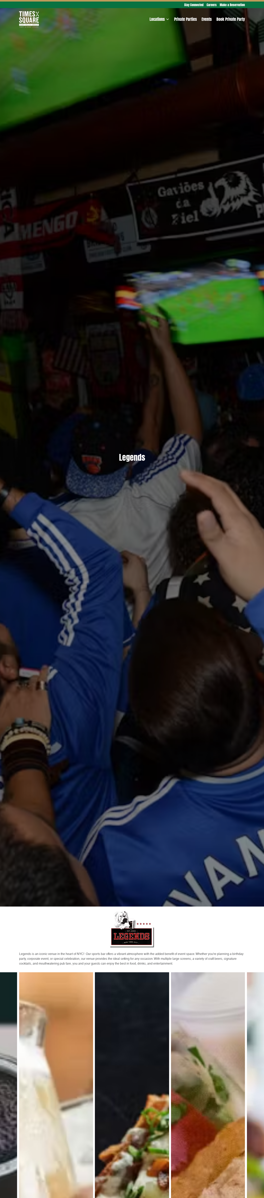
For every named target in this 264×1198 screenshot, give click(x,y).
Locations (157, 19)
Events (207, 19)
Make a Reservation (232, 5)
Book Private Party (230, 19)
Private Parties (185, 19)
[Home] (29, 13)
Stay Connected (194, 5)
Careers (212, 5)
